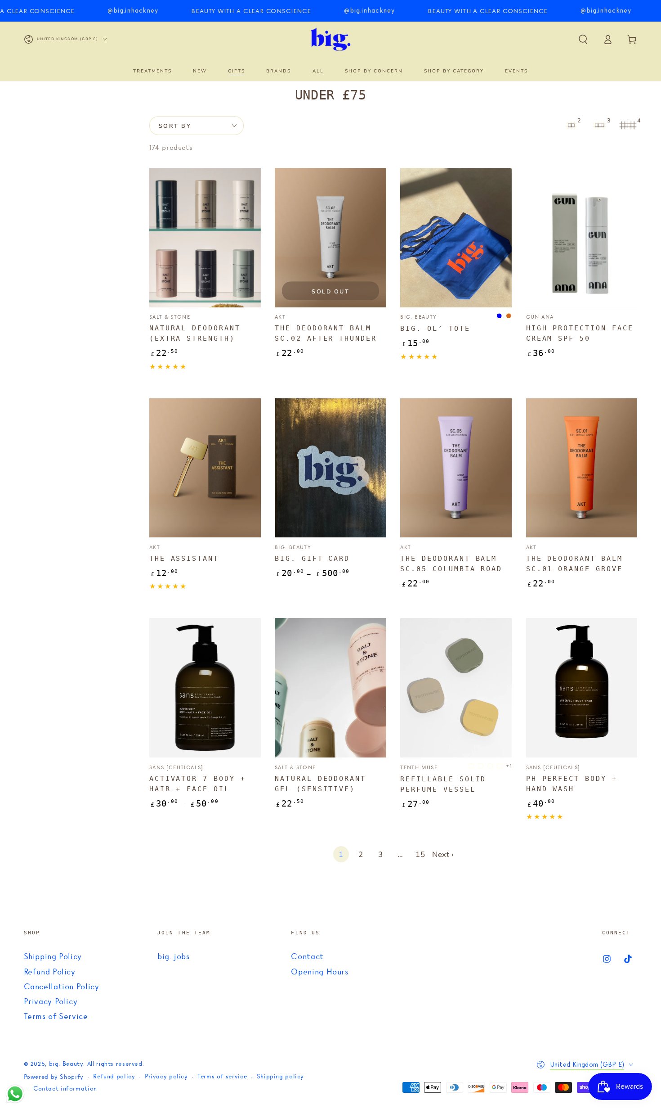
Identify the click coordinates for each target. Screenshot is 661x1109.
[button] (583, 39)
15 (420, 854)
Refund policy (114, 1077)
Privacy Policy (51, 1001)
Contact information (65, 1089)
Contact (307, 956)
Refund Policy (50, 972)
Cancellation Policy (61, 987)
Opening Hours (319, 972)
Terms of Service (56, 1016)
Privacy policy (166, 1077)
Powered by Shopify (54, 1077)
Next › (443, 854)
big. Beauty (66, 1064)
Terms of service (222, 1077)
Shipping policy (280, 1077)
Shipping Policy (53, 956)
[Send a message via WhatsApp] (15, 1093)
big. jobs (173, 956)
